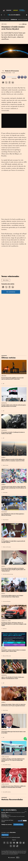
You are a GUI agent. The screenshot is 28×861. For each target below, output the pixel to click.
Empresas (3, 457)
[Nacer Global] (22, 821)
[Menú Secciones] (1, 14)
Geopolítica (4, 403)
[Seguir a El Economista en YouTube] (14, 842)
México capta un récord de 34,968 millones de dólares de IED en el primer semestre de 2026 (13, 460)
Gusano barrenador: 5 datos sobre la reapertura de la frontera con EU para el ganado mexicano (13, 705)
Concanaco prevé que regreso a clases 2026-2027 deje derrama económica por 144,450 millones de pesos (13, 488)
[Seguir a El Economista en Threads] (14, 846)
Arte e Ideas (4, 24)
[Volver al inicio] (14, 810)
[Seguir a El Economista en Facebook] (4, 842)
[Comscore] (11, 857)
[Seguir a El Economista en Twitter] (7, 842)
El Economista (12, 812)
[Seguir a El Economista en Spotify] (17, 842)
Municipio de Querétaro (7, 601)
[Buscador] (4, 14)
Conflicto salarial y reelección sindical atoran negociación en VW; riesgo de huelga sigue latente (13, 760)
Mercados (3, 375)
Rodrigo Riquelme (5, 519)
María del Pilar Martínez (6, 764)
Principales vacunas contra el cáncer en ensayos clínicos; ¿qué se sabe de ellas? (13, 650)
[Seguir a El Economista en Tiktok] (17, 846)
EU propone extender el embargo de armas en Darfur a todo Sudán (13, 433)
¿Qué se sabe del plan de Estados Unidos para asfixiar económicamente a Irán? (12, 678)
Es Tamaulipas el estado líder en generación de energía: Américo (13, 541)
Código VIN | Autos (5, 620)
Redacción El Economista (7, 655)
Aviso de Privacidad (12, 816)
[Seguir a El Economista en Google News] (10, 846)
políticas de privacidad (16, 837)
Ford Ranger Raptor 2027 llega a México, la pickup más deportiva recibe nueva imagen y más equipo (14, 624)
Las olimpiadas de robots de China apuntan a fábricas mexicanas (12, 514)
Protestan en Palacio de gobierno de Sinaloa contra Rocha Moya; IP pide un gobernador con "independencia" (13, 570)
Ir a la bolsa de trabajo (18, 824)
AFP (3, 383)
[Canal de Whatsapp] (25, 738)
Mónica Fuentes (5, 710)
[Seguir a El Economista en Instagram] (20, 842)
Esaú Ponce (4, 628)
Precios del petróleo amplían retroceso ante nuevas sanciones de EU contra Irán (12, 378)
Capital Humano (5, 756)
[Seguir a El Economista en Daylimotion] (23, 842)
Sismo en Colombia (23, 19)
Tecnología (4, 511)
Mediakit (9, 815)
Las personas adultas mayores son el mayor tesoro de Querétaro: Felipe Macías (12, 596)
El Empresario (18, 812)
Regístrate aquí (5, 834)
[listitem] (3, 77)
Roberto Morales (5, 465)
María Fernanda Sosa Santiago (8, 574)
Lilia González (5, 492)
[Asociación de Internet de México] (18, 858)
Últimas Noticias (5, 19)
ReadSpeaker (14, 78)
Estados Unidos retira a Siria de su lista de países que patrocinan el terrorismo (13, 405)
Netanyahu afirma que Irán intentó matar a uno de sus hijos (13, 732)
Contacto (7, 817)
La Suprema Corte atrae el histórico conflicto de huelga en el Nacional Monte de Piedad (13, 786)
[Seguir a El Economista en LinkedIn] (10, 842)
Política (3, 539)
